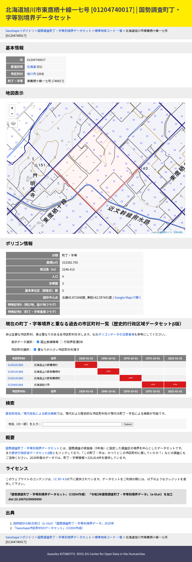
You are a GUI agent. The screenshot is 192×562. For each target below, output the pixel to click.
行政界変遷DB (73, 341)
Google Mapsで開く (128, 297)
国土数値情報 (49, 341)
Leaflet (154, 232)
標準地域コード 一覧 (108, 30)
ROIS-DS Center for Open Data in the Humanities (111, 554)
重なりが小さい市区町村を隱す (58, 349)
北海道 (31, 66)
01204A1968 (15, 385)
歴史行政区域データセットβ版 (32, 452)
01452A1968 (15, 365)
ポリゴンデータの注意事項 (116, 334)
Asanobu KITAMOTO (61, 554)
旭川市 (31, 73)
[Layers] (13, 123)
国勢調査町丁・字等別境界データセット (65, 30)
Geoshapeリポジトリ (20, 30)
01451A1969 (15, 378)
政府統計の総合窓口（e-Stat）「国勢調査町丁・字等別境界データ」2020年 (63, 523)
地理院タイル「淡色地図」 (171, 232)
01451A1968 (15, 371)
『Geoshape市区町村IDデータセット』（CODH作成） (49, 528)
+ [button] (12, 108)
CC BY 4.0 (60, 479)
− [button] (12, 113)
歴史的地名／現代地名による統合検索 (31, 413)
